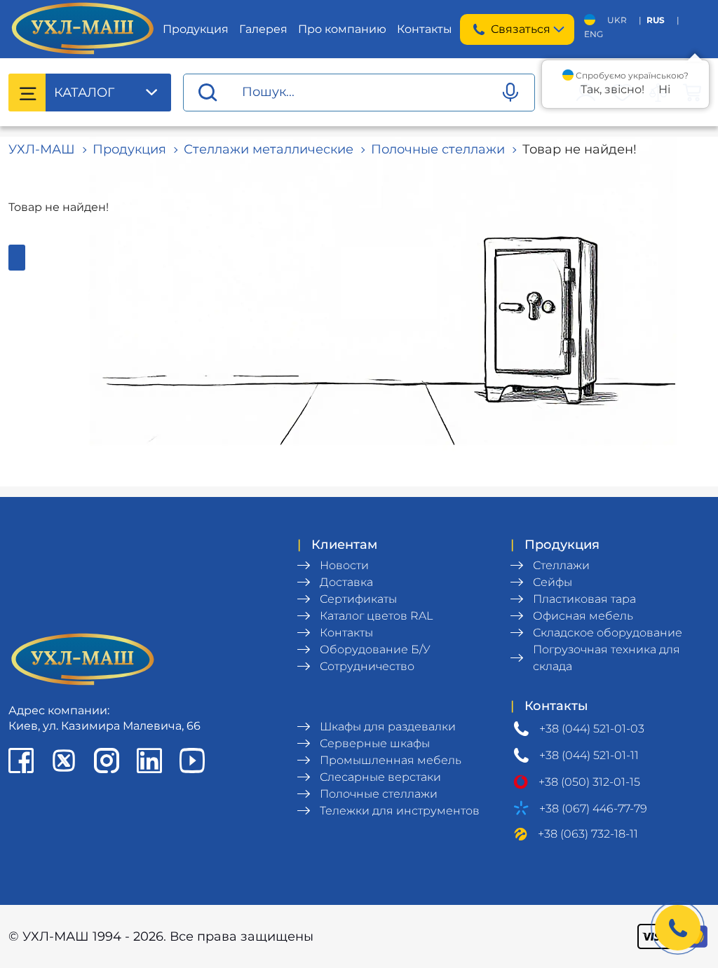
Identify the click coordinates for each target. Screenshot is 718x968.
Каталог (84, 92)
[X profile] (63, 760)
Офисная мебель (583, 615)
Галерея (263, 29)
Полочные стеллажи (438, 149)
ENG (593, 34)
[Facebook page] (21, 760)
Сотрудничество (367, 666)
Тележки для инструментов (400, 810)
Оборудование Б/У (375, 649)
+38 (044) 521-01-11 (589, 755)
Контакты (424, 29)
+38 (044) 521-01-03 (591, 728)
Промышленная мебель (390, 760)
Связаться (520, 29)
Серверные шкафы (375, 743)
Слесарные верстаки (380, 777)
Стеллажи (561, 565)
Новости (344, 565)
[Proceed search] (207, 93)
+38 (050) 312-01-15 (589, 782)
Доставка (346, 582)
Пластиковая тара (584, 599)
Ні (664, 89)
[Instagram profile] (106, 760)
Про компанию (342, 29)
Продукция (196, 29)
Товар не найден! (579, 149)
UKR (617, 20)
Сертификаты (358, 599)
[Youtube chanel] (192, 760)
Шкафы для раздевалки (388, 726)
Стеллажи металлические (268, 149)
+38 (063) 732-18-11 (588, 833)
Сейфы (552, 582)
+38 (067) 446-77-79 (593, 808)
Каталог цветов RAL (376, 615)
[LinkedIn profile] (149, 760)
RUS (655, 20)
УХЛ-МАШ (41, 149)
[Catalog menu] (27, 92)
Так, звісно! (612, 89)
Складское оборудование (607, 632)
